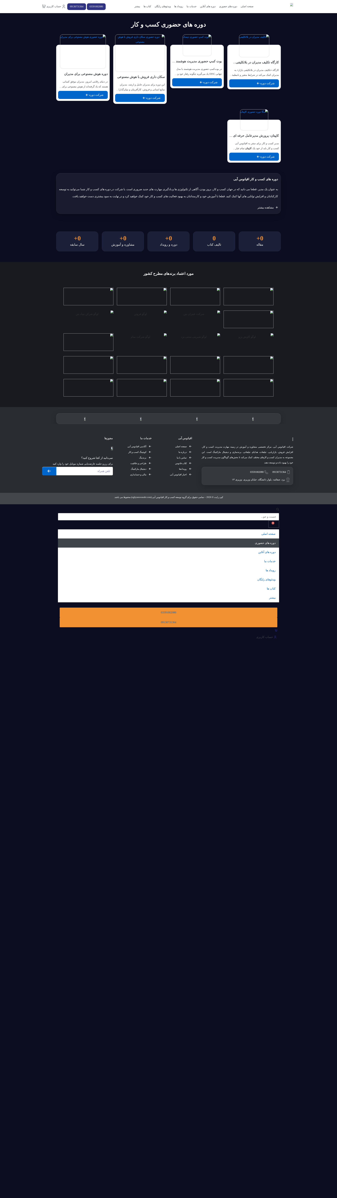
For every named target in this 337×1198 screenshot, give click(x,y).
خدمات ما (192, 6)
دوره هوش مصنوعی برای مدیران (86, 74)
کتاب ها (147, 6)
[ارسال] (49, 471)
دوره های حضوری (228, 6)
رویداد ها (178, 6)
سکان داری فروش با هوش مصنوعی (141, 77)
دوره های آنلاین (208, 6)
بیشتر (137, 6)
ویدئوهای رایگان (163, 6)
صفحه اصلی (247, 6)
